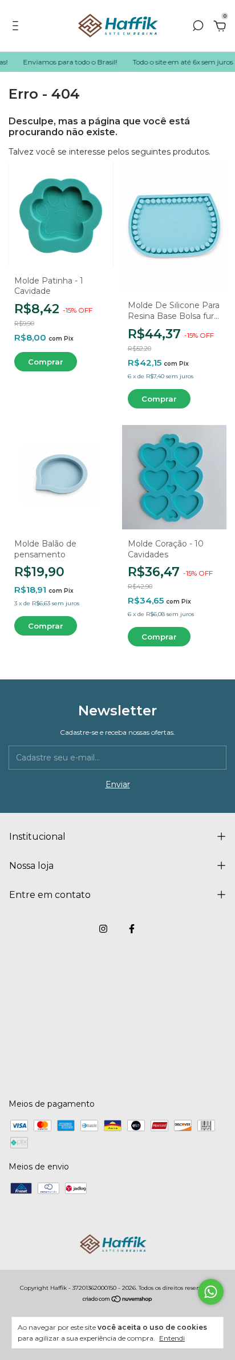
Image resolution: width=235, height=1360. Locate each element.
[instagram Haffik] (103, 928)
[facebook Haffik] (131, 928)
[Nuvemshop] (117, 1299)
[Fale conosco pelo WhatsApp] (211, 1292)
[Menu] (17, 27)
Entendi (172, 1338)
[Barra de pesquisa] (198, 27)
